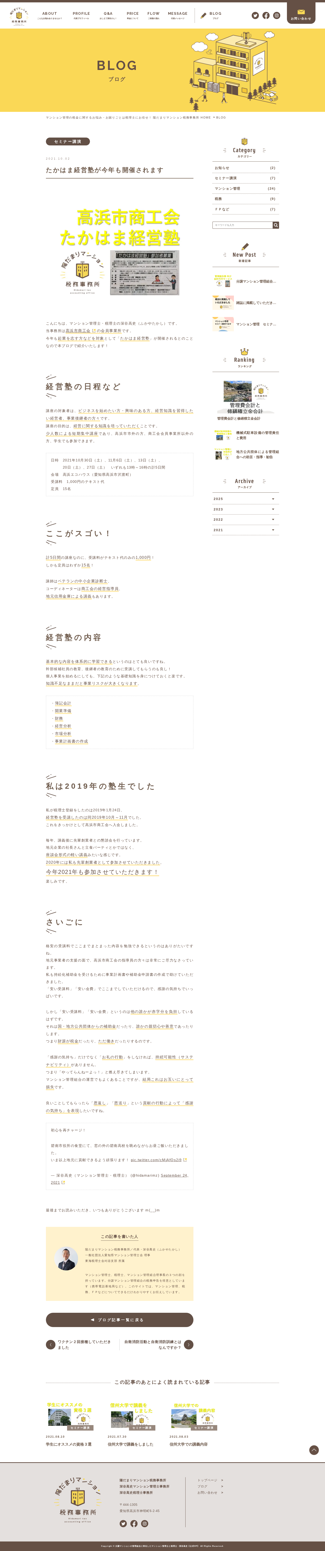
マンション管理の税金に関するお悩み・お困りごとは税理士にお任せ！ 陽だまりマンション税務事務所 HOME (128, 117)
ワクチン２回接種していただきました (84, 1344)
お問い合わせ (207, 1492)
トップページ (207, 1480)
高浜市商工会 (78, 331)
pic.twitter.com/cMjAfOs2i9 (156, 1160)
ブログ (202, 1486)
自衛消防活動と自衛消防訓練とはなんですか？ (153, 1344)
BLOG (221, 117)
